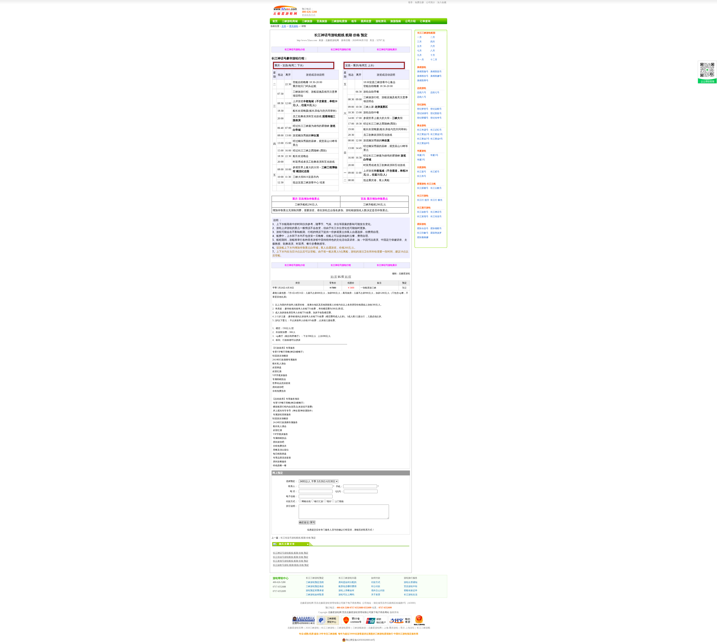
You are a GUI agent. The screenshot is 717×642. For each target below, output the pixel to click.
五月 (419, 46)
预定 (404, 287)
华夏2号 (421, 155)
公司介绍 (410, 21)
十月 (432, 55)
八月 (432, 50)
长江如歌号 (422, 212)
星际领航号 (436, 228)
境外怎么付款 (378, 590)
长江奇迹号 (422, 129)
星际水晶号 (422, 228)
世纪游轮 (421, 104)
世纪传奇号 (436, 118)
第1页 (333, 276)
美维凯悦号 (436, 71)
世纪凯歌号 (436, 113)
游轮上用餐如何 (346, 590)
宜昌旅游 (322, 21)
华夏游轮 (421, 151)
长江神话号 (436, 212)
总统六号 (421, 92)
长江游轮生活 (410, 594)
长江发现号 (422, 216)
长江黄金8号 (423, 143)
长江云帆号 (436, 188)
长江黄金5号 (423, 138)
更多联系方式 (308, 15)
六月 (432, 46)
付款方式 (375, 582)
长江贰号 (434, 171)
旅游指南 (395, 21)
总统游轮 (421, 88)
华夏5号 (421, 159)
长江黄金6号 (436, 138)
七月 (419, 50)
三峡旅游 (307, 21)
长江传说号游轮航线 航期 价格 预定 (298, 537)
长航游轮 (421, 167)
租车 (354, 21)
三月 (419, 41)
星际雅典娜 (422, 237)
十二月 (433, 59)
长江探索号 (422, 188)
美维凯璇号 (422, 71)
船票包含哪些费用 (347, 586)
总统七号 (434, 92)
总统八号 (421, 97)
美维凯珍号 (422, 76)
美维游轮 (421, 67)
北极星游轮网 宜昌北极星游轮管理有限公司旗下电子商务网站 (358, 612)
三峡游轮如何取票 (315, 594)
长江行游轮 (422, 195)
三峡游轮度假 (339, 21)
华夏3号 (434, 155)
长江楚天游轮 (424, 207)
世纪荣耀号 (422, 118)
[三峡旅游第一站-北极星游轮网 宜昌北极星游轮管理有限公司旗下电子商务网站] (286, 11)
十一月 (420, 59)
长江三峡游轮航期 (426, 33)
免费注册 (419, 2)
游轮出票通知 (410, 582)
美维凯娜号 (436, 76)
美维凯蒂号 (422, 80)
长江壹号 (421, 171)
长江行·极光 (436, 200)
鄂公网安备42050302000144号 (360, 640)
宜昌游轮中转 (410, 586)
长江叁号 (421, 176)
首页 (275, 21)
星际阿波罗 (436, 233)
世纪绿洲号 (422, 113)
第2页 (341, 276)
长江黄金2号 (423, 134)
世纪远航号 (436, 109)
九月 (419, 55)
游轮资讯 (381, 21)
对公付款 (375, 586)
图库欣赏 (366, 21)
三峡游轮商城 (290, 21)
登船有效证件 (410, 590)
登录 (410, 2)
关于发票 (375, 594)
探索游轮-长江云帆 (426, 183)
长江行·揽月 (423, 200)
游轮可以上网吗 (346, 594)
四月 (432, 41)
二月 (432, 37)
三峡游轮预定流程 (315, 582)
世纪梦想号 (422, 109)
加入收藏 (441, 2)
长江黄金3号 (436, 134)
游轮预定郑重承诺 (315, 590)
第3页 (348, 276)
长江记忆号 (436, 129)
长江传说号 (436, 216)
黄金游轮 (421, 125)
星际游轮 (421, 224)
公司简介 (430, 2)
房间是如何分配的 (347, 582)
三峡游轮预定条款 (315, 586)
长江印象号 (422, 233)
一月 (419, 37)
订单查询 (425, 21)
